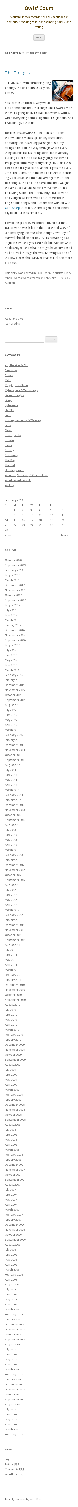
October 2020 (13, 560)
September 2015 (15, 700)
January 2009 (13, 1099)
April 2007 (11, 1204)
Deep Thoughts (53, 273)
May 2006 (11, 1259)
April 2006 (11, 1264)
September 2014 (15, 760)
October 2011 (13, 935)
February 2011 (14, 975)
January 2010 (13, 1040)
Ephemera (11, 405)
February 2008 (14, 1154)
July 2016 (10, 650)
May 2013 (11, 840)
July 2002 (10, 1409)
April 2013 (11, 845)
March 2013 (12, 850)
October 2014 (13, 755)
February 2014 (14, 795)
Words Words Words (27, 278)
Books (9, 375)
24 (31, 525)
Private (9, 440)
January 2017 (13, 625)
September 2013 (15, 820)
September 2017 (15, 600)
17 (31, 520)
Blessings (11, 370)
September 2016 (15, 640)
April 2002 (11, 1424)
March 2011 (12, 970)
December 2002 (15, 1384)
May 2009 (11, 1079)
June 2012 (11, 895)
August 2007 (12, 1184)
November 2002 (15, 1389)
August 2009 (12, 1064)
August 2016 (12, 645)
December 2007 (15, 1164)
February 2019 (14, 570)
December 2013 (15, 805)
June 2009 (11, 1074)
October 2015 (13, 695)
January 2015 (13, 740)
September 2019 (15, 565)
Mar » (64, 535)
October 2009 (13, 1055)
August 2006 (12, 1244)
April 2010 (11, 1025)
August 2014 (12, 765)
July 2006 (10, 1249)
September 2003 (15, 1339)
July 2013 (10, 830)
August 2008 (12, 1124)
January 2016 (13, 680)
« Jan (8, 535)
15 (15, 520)
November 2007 (15, 1169)
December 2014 (15, 745)
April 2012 (11, 905)
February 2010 (14, 1035)
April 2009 (11, 1084)
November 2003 (15, 1329)
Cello (39, 273)
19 (51, 520)
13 (63, 515)
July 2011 (10, 950)
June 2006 (11, 1254)
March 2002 (12, 1429)
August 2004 (12, 1284)
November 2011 (15, 930)
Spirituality (11, 455)
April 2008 (11, 1144)
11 (40, 515)
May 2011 (11, 960)
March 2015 (12, 730)
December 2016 (15, 630)
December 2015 (15, 685)
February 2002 (14, 1434)
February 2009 (14, 1094)
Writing (9, 485)
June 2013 (11, 835)
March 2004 (12, 1309)
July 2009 (10, 1069)
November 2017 (15, 590)
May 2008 (11, 1139)
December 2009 (15, 1045)
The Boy (10, 460)
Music (8, 278)
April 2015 (11, 725)
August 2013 (12, 825)
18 (40, 520)
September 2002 (15, 1399)
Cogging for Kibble (16, 385)
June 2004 (11, 1294)
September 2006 (15, 1239)
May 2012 (11, 900)
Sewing (9, 450)
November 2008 (15, 1109)
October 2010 (13, 995)
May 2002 (11, 1419)
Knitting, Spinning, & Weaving (23, 420)
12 (51, 515)
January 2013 (13, 860)
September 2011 (15, 940)
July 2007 (10, 1189)
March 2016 (12, 670)
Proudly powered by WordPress (24, 1499)
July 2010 (10, 1010)
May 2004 (11, 1299)
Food (8, 415)
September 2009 (15, 1059)
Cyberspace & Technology (21, 390)
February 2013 (14, 855)
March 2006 (12, 1269)
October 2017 (13, 595)
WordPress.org (14, 1474)
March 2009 (12, 1089)
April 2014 (11, 785)
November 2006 (15, 1229)
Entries (12, 1464)
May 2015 (11, 720)
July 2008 (10, 1129)
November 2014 (15, 750)
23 (23, 525)
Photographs (13, 435)
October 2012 (13, 875)
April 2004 (11, 1304)
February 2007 (14, 1214)
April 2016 (11, 665)
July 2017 (10, 610)
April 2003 (11, 1364)
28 (6, 530)
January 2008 (13, 1159)
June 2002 (11, 1414)
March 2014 (12, 790)
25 (40, 525)
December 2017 (15, 585)
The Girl (10, 465)
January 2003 (13, 1379)
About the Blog (14, 318)
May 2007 (11, 1199)
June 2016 (11, 655)
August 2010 (12, 1005)
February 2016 (14, 675)
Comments (14, 1469)
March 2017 (12, 620)
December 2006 (15, 1224)
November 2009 (15, 1050)
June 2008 (11, 1134)
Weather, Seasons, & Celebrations (26, 475)
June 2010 (11, 1015)
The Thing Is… (19, 73)
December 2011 (15, 925)
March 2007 (12, 1209)
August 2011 (12, 945)
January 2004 (13, 1319)
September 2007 (15, 1179)
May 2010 (11, 1020)
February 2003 (14, 1374)
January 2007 (13, 1219)
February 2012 (14, 915)
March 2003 (12, 1369)
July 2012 (10, 890)
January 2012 (13, 920)
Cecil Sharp (12, 208)
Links (8, 425)
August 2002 (12, 1404)
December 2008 (15, 1104)
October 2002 (13, 1394)
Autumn (10, 283)
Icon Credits (12, 323)
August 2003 (12, 1344)
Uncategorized (14, 470)
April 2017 (11, 615)
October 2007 (13, 1174)
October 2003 (13, 1334)
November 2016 (15, 635)
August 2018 (12, 575)
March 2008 (12, 1149)
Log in (8, 1459)
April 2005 (11, 1279)
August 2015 (12, 705)
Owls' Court (39, 8)
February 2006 (14, 1274)
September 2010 (15, 1000)
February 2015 (14, 735)
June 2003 (11, 1354)
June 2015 (11, 715)
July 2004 (10, 1289)
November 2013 (15, 810)
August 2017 (12, 605)
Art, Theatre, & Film (16, 365)
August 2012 (12, 885)
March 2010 (12, 1030)
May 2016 (11, 660)
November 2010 (15, 990)
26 (51, 525)
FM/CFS (9, 410)
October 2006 (13, 1234)
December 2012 (15, 865)
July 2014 (10, 770)
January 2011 (13, 980)
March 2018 (12, 580)
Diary (67, 273)
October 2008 (13, 1114)
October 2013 (13, 815)
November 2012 (15, 870)
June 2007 (11, 1194)
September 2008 (15, 1119)
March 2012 (12, 910)
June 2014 (11, 775)
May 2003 (11, 1359)
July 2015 (10, 710)
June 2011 (11, 955)
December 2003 (15, 1324)
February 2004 (14, 1314)
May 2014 (11, 780)
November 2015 (15, 690)
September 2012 (15, 880)
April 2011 (11, 965)
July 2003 (10, 1349)
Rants (8, 445)
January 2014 (13, 800)
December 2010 (15, 985)
